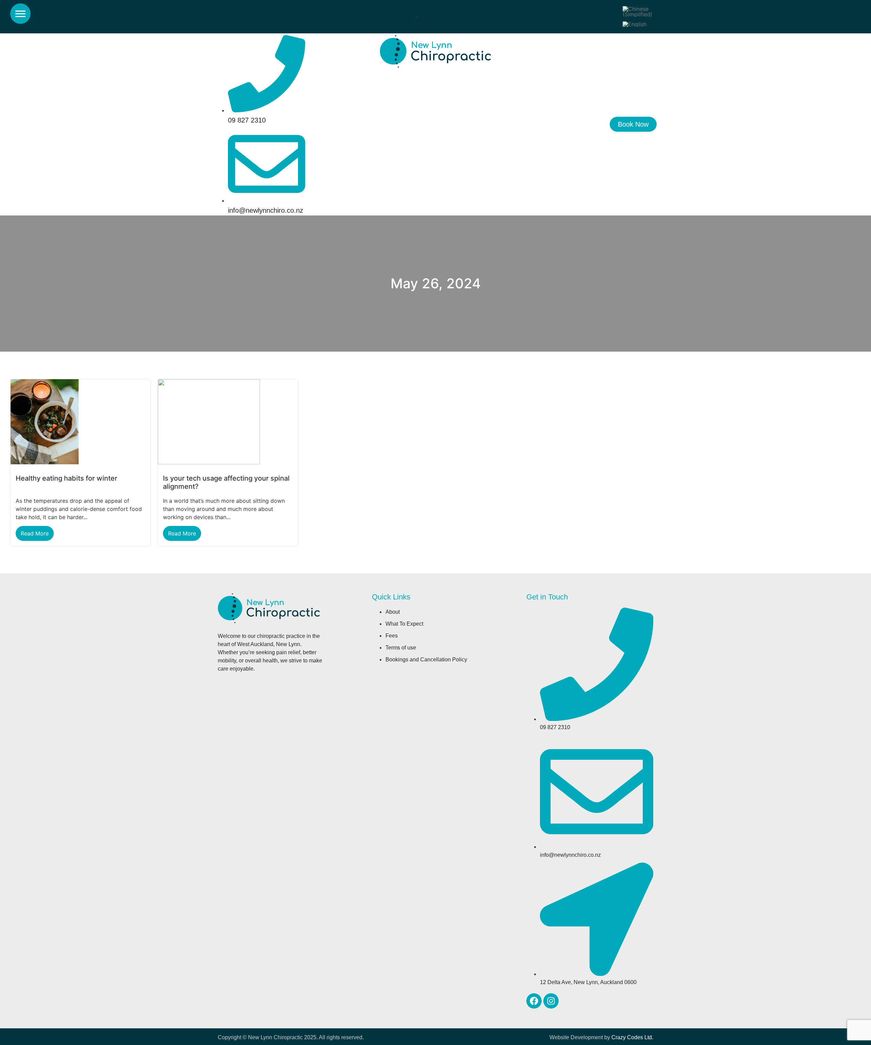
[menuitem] (637, 11)
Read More (35, 533)
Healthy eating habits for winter (66, 478)
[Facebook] (534, 1001)
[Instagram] (551, 1001)
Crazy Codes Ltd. (632, 1037)
